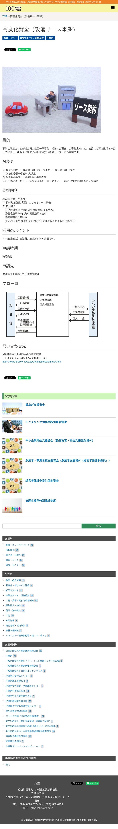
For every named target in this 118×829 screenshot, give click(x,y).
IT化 (8, 615)
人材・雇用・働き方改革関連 (20, 600)
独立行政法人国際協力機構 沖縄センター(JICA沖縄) (31, 726)
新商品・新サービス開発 (18, 585)
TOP (5, 16)
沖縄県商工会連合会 (15, 681)
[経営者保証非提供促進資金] (30, 492)
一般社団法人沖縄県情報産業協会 (22, 666)
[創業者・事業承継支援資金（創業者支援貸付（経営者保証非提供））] (56, 472)
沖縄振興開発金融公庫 (16, 701)
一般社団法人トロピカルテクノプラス (24, 671)
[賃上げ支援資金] (23, 414)
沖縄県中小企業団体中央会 (19, 696)
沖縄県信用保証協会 (15, 691)
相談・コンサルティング (18, 545)
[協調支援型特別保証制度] (29, 512)
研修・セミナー (13, 565)
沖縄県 (50, 38)
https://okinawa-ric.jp (42, 808)
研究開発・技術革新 (15, 625)
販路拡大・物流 (13, 605)
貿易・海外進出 (13, 610)
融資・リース (10, 38)
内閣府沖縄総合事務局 (16, 736)
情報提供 (10, 550)
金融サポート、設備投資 (32, 38)
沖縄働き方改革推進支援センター (22, 706)
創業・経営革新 (13, 580)
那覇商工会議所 (13, 741)
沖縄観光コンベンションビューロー (23, 746)
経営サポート (12, 590)
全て (8, 764)
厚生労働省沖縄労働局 (16, 711)
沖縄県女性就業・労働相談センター (23, 686)
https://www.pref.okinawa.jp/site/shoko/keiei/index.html (31, 361)
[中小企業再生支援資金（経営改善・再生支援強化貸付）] (48, 452)
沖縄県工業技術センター (18, 676)
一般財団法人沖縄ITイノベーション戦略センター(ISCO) (33, 661)
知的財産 (10, 620)
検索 (98, 525)
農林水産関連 (12, 630)
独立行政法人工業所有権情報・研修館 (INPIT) (28, 721)
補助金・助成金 (13, 555)
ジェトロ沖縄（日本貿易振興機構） (23, 716)
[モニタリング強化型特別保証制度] (34, 432)
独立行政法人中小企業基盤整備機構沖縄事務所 (28, 731)
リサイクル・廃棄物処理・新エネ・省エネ (26, 635)
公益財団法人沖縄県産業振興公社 (22, 651)
